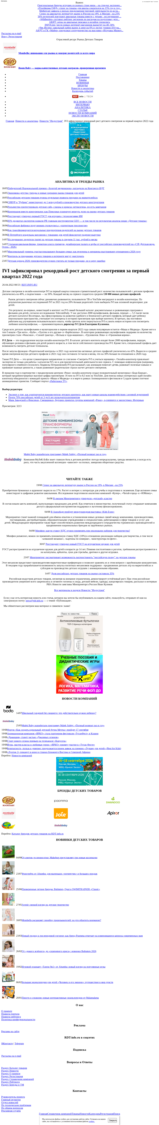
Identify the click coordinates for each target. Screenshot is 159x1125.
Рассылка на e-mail (11, 33)
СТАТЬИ (82, 110)
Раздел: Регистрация (12, 1076)
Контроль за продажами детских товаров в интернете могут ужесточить (46, 256)
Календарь (94, 1113)
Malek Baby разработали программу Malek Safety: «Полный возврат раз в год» (65, 454)
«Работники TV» (58, 381)
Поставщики (82, 77)
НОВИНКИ (82, 82)
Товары (83, 80)
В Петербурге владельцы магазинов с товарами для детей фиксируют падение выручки (54, 235)
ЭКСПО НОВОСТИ (83, 115)
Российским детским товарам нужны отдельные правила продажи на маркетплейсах (53, 197)
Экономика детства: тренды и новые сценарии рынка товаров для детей (46, 193)
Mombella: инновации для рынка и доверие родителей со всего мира (56, 53)
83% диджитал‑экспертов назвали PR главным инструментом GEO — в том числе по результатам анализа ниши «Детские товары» (77, 221)
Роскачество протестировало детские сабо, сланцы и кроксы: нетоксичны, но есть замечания (57, 207)
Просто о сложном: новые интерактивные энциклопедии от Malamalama (60, 997)
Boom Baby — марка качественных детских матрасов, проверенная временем (62, 68)
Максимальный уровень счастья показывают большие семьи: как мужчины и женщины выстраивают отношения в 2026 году (74, 251)
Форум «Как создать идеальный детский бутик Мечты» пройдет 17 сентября (47, 729)
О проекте (6, 1011)
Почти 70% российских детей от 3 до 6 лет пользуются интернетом (44, 397)
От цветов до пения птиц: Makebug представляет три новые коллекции (59, 857)
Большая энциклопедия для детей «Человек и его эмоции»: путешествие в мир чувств (67, 982)
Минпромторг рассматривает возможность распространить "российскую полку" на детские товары (83, 557)
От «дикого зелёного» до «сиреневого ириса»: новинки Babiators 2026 (59, 951)
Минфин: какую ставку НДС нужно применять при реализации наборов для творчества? (82, 530)
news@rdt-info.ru (34, 600)
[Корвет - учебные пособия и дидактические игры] (79, 692)
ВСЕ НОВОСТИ (83, 101)
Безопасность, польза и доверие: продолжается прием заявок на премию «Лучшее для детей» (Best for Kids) (64, 748)
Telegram (19, 1043)
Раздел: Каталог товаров (14, 1068)
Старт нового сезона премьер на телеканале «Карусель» (36, 741)
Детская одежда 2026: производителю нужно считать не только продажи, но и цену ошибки (56, 261)
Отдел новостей (9, 1102)
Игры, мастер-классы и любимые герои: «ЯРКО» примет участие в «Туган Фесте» (51, 744)
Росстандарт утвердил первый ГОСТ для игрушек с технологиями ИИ (45, 216)
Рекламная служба (11, 1110)
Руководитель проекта (13, 1097)
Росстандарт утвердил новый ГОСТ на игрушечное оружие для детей (83, 544)
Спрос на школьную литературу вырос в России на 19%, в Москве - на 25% (83, 485)
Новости (84, 1113)
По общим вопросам (12, 1108)
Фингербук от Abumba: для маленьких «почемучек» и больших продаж (59, 873)
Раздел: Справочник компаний (17, 1079)
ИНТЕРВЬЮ (83, 104)
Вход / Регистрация (11, 36)
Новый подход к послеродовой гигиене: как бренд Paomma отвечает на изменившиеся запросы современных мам (82, 935)
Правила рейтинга (11, 1016)
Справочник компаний (59, 1113)
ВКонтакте (7, 1043)
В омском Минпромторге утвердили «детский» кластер (82, 498)
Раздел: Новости (10, 1070)
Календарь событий (82, 91)
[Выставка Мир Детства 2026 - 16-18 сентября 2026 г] (79, 770)
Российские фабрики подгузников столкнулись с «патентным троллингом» (48, 225)
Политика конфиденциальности (18, 1019)
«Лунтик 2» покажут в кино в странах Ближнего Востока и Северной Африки (48, 752)
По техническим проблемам (16, 1105)
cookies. (92, 1121)
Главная (82, 74)
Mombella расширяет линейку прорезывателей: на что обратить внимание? (61, 920)
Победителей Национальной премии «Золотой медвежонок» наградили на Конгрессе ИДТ (56, 188)
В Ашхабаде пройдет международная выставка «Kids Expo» (82, 511)
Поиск (116, 1113)
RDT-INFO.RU (29, 284)
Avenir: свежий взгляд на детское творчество (45, 904)
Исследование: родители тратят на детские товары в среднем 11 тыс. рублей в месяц (52, 239)
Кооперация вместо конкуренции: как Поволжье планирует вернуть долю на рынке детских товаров (61, 211)
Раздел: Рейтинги (10, 1082)
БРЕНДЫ (83, 85)
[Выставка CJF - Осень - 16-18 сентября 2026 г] (79, 784)
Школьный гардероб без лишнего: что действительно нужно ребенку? (59, 713)
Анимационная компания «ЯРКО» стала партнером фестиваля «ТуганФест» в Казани (52, 733)
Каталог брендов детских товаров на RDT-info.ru (38, 833)
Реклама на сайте (10, 1031)
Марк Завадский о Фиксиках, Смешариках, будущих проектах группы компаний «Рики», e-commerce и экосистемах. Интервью (76, 400)
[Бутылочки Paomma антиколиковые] (79, 653)
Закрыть (113, 1120)
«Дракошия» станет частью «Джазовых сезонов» (33, 737)
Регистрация (106, 1113)
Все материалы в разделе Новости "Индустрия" (79, 590)
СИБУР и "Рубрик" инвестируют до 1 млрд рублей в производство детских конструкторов (56, 202)
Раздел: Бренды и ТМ (12, 1084)
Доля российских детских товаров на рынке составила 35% (82, 573)
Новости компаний (22, 755)
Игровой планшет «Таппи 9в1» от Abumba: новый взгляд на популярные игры (63, 966)
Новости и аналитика (82, 88)
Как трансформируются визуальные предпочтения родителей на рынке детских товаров (54, 230)
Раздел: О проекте (10, 1073)
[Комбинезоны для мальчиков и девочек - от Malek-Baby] (79, 449)
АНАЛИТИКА (83, 107)
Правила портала (10, 1014)
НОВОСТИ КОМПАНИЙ (83, 113)
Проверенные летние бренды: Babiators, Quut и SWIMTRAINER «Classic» (61, 889)
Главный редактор (11, 1099)
